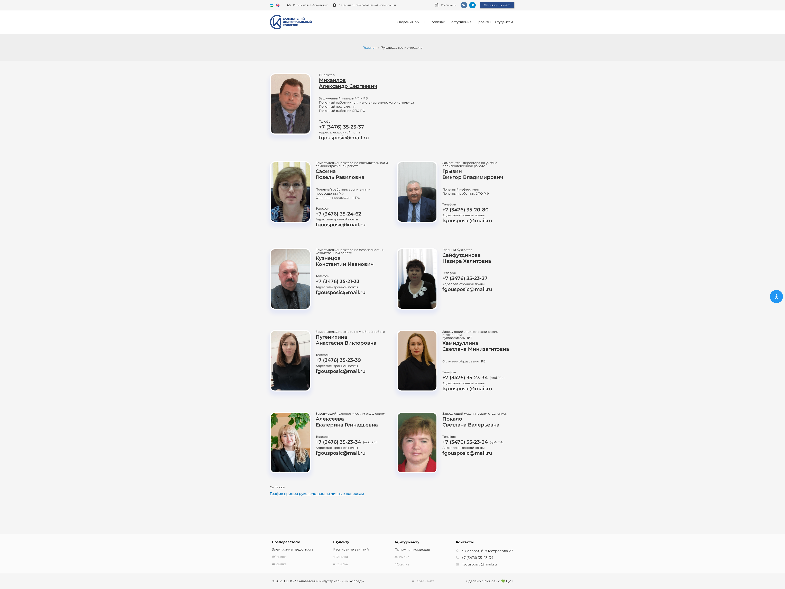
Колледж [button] (437, 22)
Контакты (465, 542)
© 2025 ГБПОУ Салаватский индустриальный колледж (318, 581)
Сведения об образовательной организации (367, 5)
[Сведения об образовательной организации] (334, 5)
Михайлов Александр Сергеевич (348, 83)
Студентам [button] (504, 22)
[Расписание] (436, 5)
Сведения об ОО (411, 22)
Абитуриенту (407, 542)
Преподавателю (286, 542)
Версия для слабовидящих (310, 5)
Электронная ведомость (292, 549)
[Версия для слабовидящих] (289, 5)
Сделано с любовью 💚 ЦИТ (489, 581)
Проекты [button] (483, 22)
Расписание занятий (351, 549)
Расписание (448, 5)
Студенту (341, 542)
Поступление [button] (460, 22)
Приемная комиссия (412, 550)
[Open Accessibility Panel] (776, 296)
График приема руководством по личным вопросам (317, 494)
